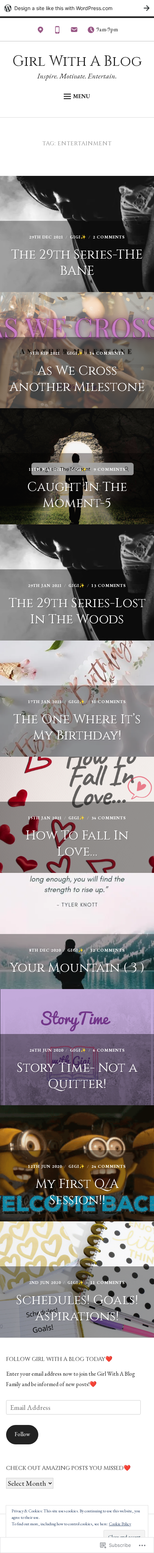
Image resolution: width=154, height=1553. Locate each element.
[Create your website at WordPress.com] (77, 8)
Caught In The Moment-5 (77, 495)
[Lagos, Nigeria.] (40, 31)
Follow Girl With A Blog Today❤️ (59, 1359)
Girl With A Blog (77, 61)
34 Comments (108, 818)
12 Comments (107, 950)
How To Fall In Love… (77, 843)
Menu (81, 96)
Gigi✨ (78, 237)
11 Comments (107, 1282)
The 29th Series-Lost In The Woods (77, 611)
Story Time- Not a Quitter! (77, 1076)
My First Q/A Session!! (77, 1192)
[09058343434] (57, 31)
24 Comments (108, 1166)
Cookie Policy (120, 1524)
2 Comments (109, 237)
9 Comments (109, 469)
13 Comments (108, 585)
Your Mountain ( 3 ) (77, 967)
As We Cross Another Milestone (77, 379)
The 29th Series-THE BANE (77, 262)
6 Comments (109, 1050)
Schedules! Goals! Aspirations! (77, 1308)
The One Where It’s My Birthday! (77, 727)
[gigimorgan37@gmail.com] (74, 31)
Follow (22, 1434)
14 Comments (107, 353)
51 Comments (108, 702)
